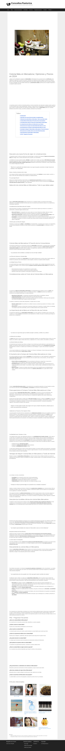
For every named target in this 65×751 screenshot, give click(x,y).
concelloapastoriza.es (44, 743)
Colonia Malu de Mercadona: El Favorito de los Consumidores (33, 120)
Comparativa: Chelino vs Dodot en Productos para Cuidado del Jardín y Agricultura (23, 736)
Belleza (11, 734)
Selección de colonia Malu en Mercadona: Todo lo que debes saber (34, 119)
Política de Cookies (27, 747)
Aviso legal (26, 743)
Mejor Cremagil (16, 696)
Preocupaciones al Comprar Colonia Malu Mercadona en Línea (33, 127)
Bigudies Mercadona (16, 727)
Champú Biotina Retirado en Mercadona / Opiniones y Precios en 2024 (45, 728)
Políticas (49, 9)
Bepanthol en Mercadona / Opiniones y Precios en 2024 (45, 712)
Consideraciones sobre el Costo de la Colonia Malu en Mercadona (34, 122)
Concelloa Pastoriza (21, 3)
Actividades (26, 9)
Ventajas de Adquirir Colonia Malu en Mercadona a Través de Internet (35, 129)
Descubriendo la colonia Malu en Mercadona (30, 132)
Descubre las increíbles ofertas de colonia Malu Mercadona (33, 130)
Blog (12, 9)
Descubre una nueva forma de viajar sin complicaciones (32, 117)
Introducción (23, 115)
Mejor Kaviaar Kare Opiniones (45, 696)
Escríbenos (35, 743)
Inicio (8, 9)
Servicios (31, 9)
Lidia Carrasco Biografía (10, 743)
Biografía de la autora (38, 9)
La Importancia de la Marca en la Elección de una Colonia (32, 124)
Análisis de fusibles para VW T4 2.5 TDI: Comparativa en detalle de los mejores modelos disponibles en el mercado (28, 735)
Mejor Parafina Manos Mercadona (16, 711)
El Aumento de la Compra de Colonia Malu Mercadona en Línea (33, 125)
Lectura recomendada (18, 9)
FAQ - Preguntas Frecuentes (26, 134)
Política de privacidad (28, 745)
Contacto (45, 9)
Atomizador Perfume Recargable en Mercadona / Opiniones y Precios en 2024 (30, 712)
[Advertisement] (32, 22)
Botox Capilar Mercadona (31, 727)
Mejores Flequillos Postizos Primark (31, 696)
